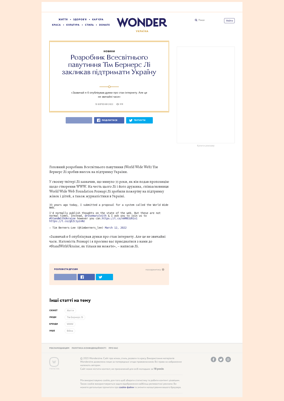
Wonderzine (54, 362)
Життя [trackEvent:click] (70, 310)
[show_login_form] (229, 20)
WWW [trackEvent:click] (70, 324)
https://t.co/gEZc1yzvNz (67, 221)
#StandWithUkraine (62, 218)
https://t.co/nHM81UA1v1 (119, 218)
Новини (109, 51)
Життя (63, 19)
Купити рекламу (205, 146)
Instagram (228, 359)
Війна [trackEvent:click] (70, 330)
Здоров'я (80, 19)
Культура (73, 25)
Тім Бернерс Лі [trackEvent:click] (75, 317)
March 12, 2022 (116, 227)
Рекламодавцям (59, 348)
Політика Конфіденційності (89, 348)
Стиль (89, 25)
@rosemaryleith (95, 215)
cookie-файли (126, 387)
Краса (56, 25)
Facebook (213, 359)
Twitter (221, 359)
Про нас (113, 348)
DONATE (104, 25)
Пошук (201, 20)
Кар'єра (98, 19)
